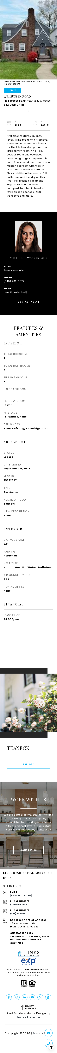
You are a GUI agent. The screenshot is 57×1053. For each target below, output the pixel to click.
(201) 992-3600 (18, 904)
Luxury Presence (28, 1017)
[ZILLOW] (48, 997)
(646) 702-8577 (14, 281)
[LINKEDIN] (24, 997)
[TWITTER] (40, 997)
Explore (28, 764)
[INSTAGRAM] (17, 997)
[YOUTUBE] (32, 997)
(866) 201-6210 (18, 913)
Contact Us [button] (28, 850)
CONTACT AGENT (28, 301)
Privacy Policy (42, 1033)
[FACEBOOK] (9, 997)
